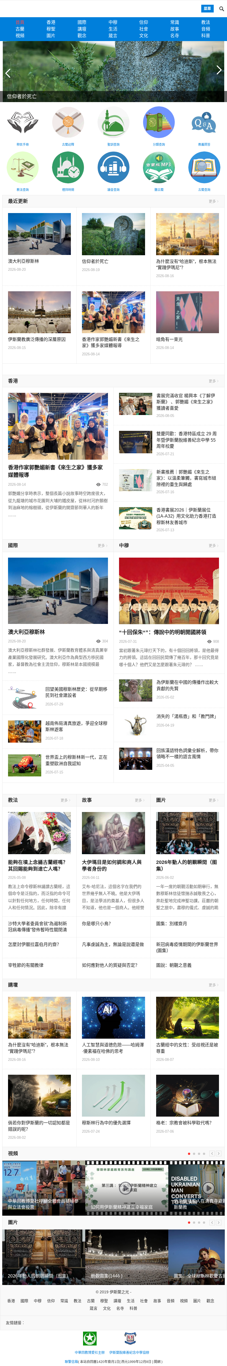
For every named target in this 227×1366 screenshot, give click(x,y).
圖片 (51, 35)
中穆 (113, 22)
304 (105, 641)
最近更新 (18, 201)
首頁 (20, 22)
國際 (82, 22)
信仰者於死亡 (95, 261)
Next (218, 1153)
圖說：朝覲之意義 (174, 965)
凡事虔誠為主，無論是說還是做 (113, 944)
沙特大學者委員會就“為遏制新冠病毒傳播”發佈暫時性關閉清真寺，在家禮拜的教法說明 (37, 930)
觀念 (82, 35)
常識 (174, 22)
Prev (212, 1153)
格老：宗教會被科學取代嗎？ (185, 1122)
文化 (143, 35)
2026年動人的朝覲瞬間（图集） (39, 1276)
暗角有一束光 (169, 339)
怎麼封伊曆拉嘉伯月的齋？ (34, 944)
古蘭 (20, 29)
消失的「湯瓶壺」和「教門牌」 (187, 716)
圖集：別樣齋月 (171, 923)
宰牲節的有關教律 (25, 965)
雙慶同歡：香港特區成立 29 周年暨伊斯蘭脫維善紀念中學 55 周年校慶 (186, 440)
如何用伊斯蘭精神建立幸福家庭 (122, 1207)
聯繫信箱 (71, 1362)
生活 (113, 29)
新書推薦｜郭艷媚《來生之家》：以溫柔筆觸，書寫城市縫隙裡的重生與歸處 (186, 478)
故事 (174, 29)
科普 (205, 35)
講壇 (82, 29)
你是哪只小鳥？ (97, 923)
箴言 (113, 35)
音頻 (205, 29)
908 (216, 641)
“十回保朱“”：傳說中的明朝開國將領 (162, 632)
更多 (212, 201)
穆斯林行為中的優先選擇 (106, 1122)
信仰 (143, 22)
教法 (205, 22)
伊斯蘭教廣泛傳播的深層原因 (37, 339)
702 (105, 484)
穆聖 (51, 29)
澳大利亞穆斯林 (23, 261)
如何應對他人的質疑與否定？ (111, 965)
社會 (143, 29)
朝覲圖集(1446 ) (106, 1276)
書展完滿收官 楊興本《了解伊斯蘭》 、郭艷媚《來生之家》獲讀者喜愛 (185, 402)
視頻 (20, 35)
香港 (51, 22)
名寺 (174, 35)
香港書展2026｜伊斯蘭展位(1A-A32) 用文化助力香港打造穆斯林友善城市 (186, 516)
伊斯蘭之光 (119, 1292)
